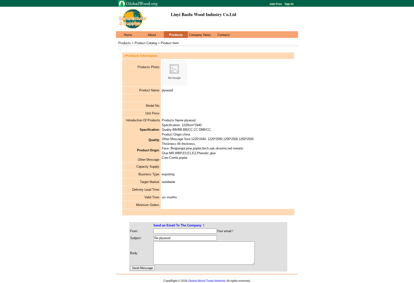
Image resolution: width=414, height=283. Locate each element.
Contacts (224, 35)
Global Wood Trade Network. (207, 281)
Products (176, 35)
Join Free (276, 4)
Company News (200, 35)
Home (128, 35)
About (152, 35)
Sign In (288, 4)
